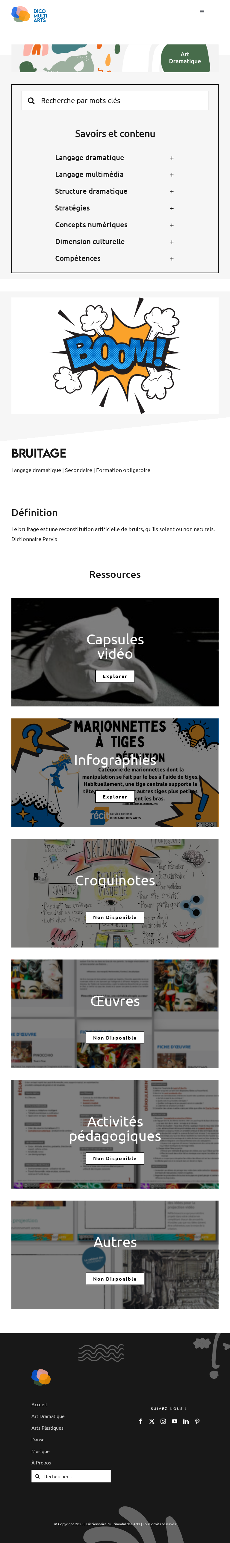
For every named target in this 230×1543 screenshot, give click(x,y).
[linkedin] (186, 1421)
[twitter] (152, 1421)
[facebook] (140, 1421)
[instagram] (163, 1421)
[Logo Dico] (29, 8)
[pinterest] (197, 1421)
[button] (115, 157)
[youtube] (174, 1421)
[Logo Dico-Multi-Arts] (41, 1371)
